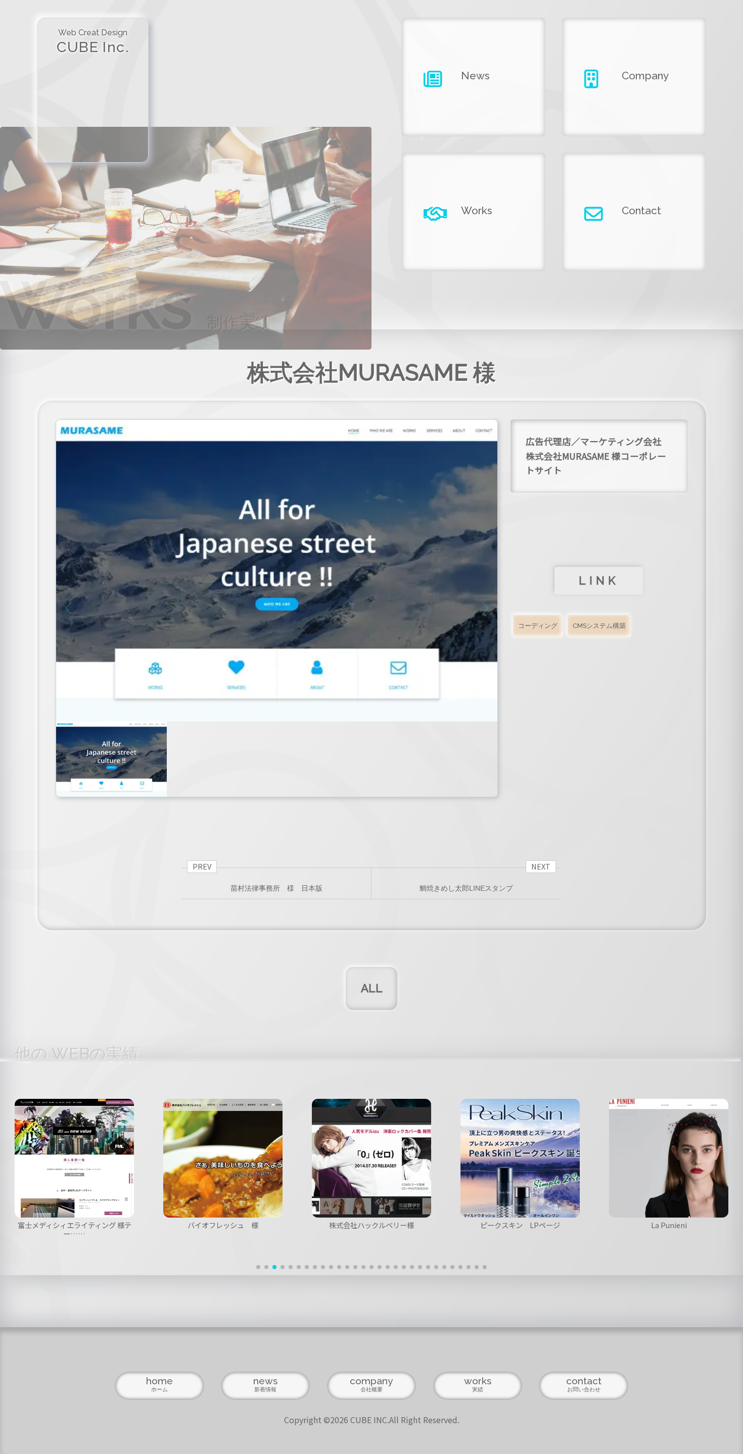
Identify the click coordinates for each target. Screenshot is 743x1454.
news (265, 1384)
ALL (372, 988)
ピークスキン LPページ (520, 1225)
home (159, 1384)
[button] (258, 1267)
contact (583, 1384)
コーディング (538, 625)
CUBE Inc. (93, 42)
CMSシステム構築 (599, 625)
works (477, 1384)
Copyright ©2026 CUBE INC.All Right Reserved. (371, 1420)
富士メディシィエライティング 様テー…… (74, 1229)
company (371, 1384)
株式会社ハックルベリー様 (371, 1225)
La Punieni (669, 1225)
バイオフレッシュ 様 (223, 1225)
